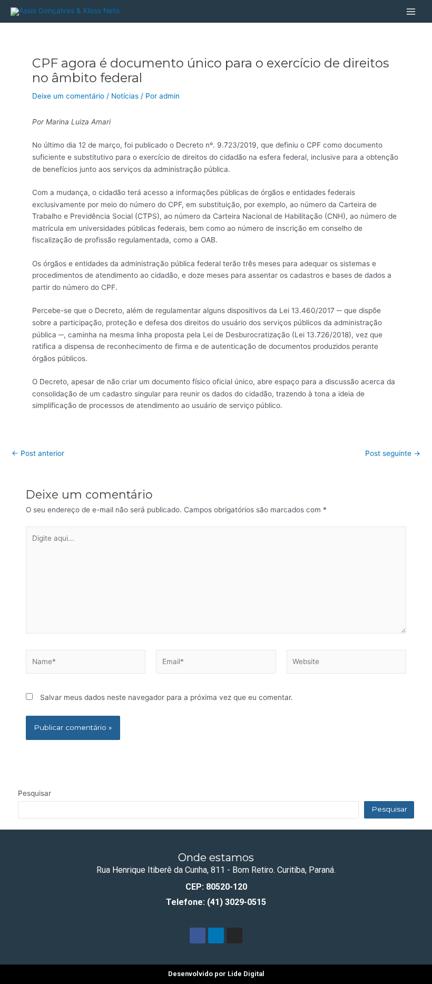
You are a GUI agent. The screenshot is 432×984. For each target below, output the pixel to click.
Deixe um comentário (68, 96)
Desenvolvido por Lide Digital (216, 974)
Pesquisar (34, 793)
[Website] (346, 663)
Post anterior (38, 453)
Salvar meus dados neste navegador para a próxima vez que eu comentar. (166, 697)
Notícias (125, 96)
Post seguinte (392, 453)
